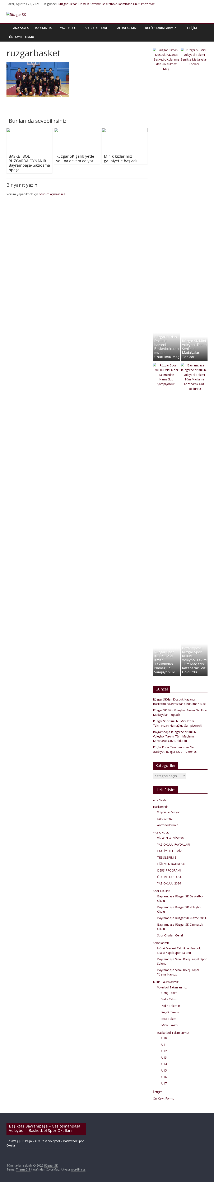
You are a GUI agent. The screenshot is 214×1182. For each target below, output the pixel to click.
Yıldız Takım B (170, 1006)
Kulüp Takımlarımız (160, 28)
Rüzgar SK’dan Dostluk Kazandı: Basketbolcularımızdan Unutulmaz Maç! (106, 4)
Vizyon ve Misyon (169, 812)
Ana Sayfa (21, 28)
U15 (164, 1070)
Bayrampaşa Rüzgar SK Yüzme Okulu (182, 918)
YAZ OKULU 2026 (169, 883)
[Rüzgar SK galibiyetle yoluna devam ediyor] (77, 130)
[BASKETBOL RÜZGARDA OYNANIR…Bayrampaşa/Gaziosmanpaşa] (29, 130)
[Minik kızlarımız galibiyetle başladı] (125, 130)
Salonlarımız (126, 28)
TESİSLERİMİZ (166, 857)
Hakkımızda (43, 28)
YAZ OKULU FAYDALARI (173, 844)
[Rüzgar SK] (8, 25)
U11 (164, 1044)
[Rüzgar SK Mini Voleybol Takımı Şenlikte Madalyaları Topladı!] (194, 50)
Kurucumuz (164, 819)
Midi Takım (168, 1019)
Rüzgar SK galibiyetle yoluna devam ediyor (75, 158)
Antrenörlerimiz (167, 825)
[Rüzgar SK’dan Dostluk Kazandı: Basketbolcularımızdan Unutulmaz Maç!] (166, 50)
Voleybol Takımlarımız (172, 987)
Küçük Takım (170, 1012)
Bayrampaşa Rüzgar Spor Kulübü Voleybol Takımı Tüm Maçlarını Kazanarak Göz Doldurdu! (194, 660)
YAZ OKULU (68, 28)
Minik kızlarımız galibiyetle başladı (120, 158)
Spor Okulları (96, 28)
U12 (164, 1051)
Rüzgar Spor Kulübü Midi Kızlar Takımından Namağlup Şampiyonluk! (164, 662)
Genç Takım (169, 993)
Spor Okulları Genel (170, 935)
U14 (164, 1064)
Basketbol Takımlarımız (173, 1033)
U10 (164, 1038)
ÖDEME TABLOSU (169, 877)
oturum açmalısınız (52, 194)
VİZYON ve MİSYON (170, 838)
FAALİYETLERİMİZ (169, 851)
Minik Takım (169, 1025)
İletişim (191, 28)
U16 (164, 1077)
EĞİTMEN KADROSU (171, 864)
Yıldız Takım (169, 999)
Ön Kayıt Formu (21, 37)
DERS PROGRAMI (169, 870)
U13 (164, 1057)
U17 (164, 1083)
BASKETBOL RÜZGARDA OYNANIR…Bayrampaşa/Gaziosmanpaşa (29, 163)
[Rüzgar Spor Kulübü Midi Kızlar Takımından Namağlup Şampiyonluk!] (166, 365)
